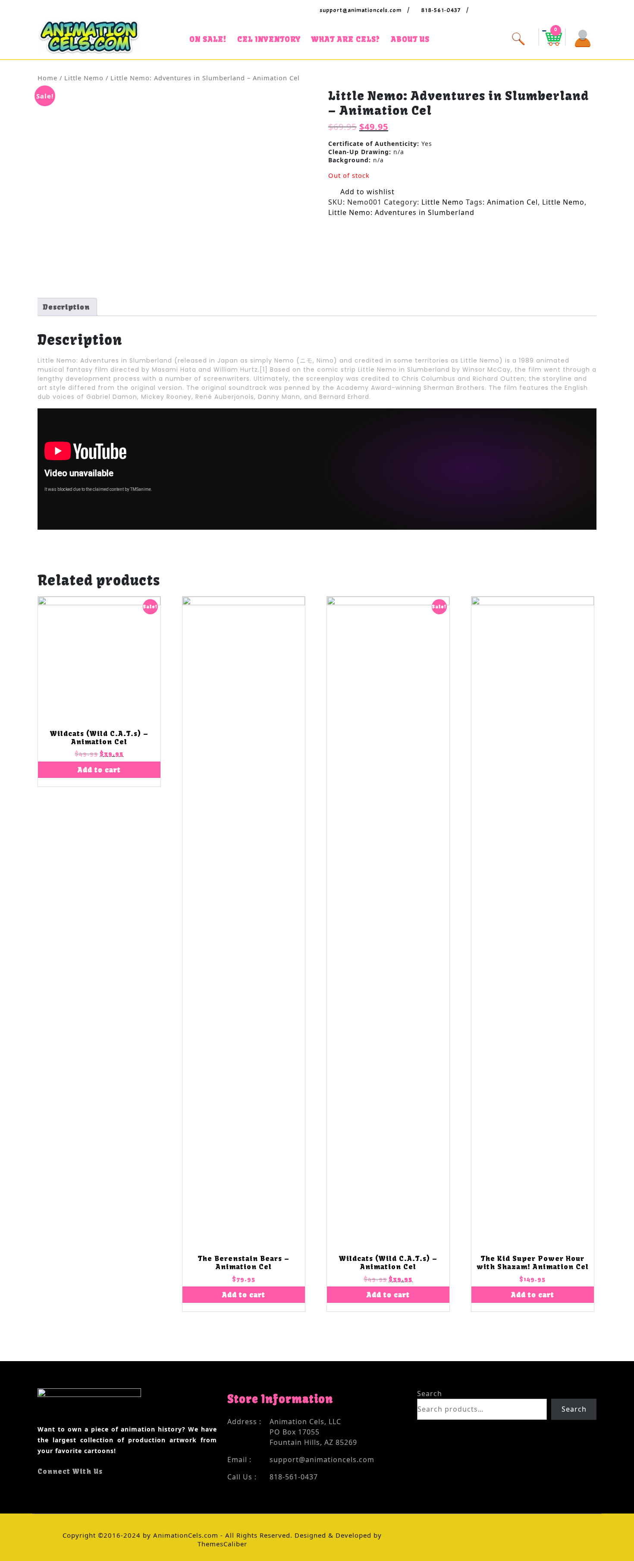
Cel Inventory (269, 39)
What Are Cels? (345, 39)
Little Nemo (84, 77)
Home (47, 77)
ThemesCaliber (222, 1543)
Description (66, 307)
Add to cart (99, 769)
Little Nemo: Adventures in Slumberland (401, 212)
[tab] (66, 307)
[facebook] (40, 1488)
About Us (410, 39)
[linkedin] (63, 1488)
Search (429, 1393)
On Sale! (207, 39)
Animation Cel (512, 202)
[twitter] (48, 1488)
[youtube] (56, 1488)
